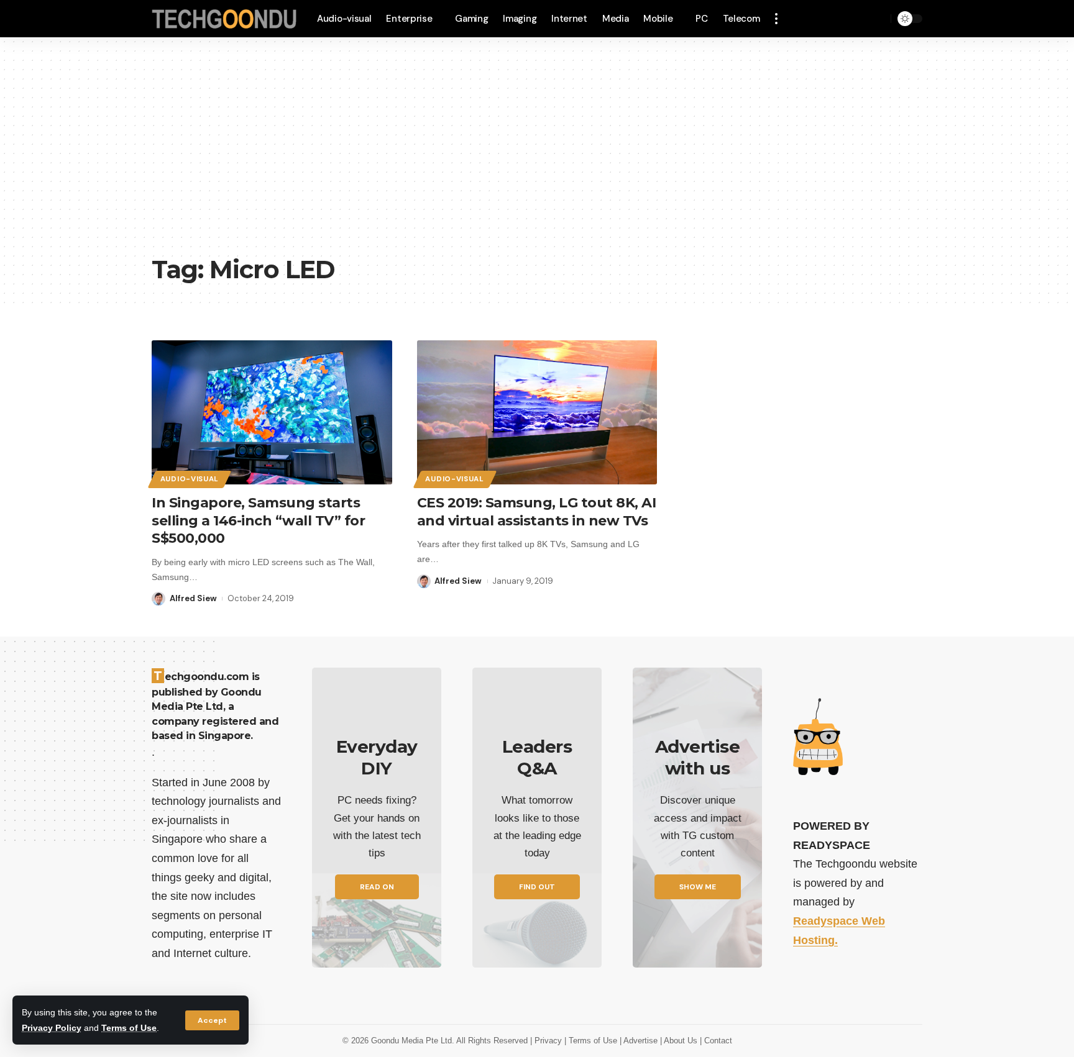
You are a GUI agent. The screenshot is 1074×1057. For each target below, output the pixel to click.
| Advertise (640, 1040)
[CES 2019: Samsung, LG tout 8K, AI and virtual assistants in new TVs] (537, 412)
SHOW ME (697, 887)
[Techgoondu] (224, 18)
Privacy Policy (51, 1028)
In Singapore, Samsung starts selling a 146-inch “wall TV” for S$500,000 (258, 520)
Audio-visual (189, 479)
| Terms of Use (592, 1040)
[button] (212, 1020)
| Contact (716, 1040)
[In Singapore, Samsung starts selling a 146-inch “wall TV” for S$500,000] (272, 412)
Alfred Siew (193, 598)
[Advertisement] (537, 155)
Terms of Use (129, 1028)
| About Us (680, 1040)
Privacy (549, 1040)
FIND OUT (537, 887)
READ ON (377, 887)
